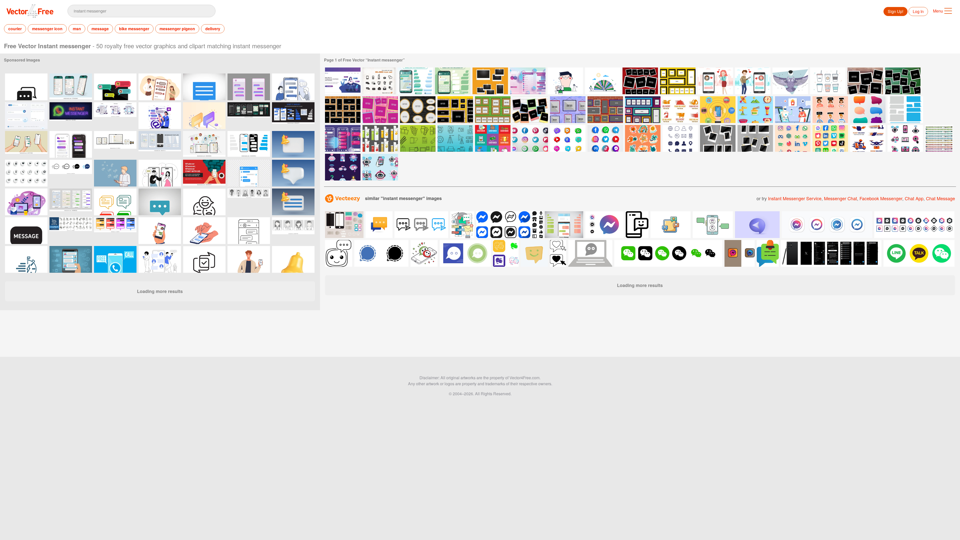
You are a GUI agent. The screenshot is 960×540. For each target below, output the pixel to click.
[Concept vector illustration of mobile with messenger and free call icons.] (115, 259)
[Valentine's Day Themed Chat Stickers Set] (830, 109)
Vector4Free (30, 11)
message (100, 29)
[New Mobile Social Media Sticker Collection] (792, 138)
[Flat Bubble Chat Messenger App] (452, 81)
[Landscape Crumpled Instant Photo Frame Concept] (490, 81)
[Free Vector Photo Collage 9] (568, 109)
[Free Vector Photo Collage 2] (902, 81)
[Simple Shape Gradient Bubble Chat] (868, 109)
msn (77, 29)
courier (15, 29)
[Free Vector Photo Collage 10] (605, 109)
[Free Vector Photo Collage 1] (865, 81)
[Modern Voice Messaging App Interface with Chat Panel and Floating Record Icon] (26, 115)
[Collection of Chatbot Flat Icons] (905, 138)
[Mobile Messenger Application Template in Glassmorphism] (528, 81)
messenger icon (47, 29)
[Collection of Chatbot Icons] (342, 167)
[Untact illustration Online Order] (792, 109)
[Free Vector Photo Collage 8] (530, 109)
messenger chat (840, 198)
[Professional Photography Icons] (455, 138)
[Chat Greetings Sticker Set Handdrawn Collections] (642, 138)
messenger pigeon (177, 29)
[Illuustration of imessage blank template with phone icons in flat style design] (564, 224)
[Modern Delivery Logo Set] (868, 138)
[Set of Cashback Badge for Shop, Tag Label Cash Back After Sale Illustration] (492, 138)
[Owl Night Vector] (790, 81)
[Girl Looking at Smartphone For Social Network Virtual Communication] (342, 81)
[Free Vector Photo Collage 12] (678, 81)
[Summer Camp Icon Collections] (755, 109)
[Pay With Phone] (718, 109)
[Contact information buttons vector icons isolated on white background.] (26, 173)
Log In (918, 11)
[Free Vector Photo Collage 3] (342, 109)
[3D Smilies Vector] (939, 138)
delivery (212, 29)
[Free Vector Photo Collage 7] (492, 109)
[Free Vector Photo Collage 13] (642, 109)
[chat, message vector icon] (204, 87)
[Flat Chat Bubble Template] (905, 109)
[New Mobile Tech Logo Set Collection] (830, 138)
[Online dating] (715, 81)
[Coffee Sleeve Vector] (828, 81)
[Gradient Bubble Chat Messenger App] (415, 81)
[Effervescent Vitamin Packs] (380, 138)
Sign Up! (895, 11)
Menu (938, 11)
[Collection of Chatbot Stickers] (380, 167)
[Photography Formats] (418, 138)
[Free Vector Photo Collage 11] (640, 81)
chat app (914, 198)
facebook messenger (881, 198)
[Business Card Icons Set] (680, 138)
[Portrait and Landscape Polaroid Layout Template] (718, 138)
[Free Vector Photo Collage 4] (380, 109)
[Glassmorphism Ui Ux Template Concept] (342, 138)
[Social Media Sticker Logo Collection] (568, 138)
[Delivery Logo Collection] (680, 109)
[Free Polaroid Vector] (565, 81)
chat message (940, 198)
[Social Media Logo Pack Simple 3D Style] (605, 138)
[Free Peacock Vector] (602, 81)
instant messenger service (795, 198)
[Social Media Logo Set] (530, 138)
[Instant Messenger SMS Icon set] (379, 81)
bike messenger (134, 29)
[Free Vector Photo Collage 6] (455, 109)
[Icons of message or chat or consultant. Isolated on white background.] (115, 201)
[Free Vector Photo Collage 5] (418, 109)
